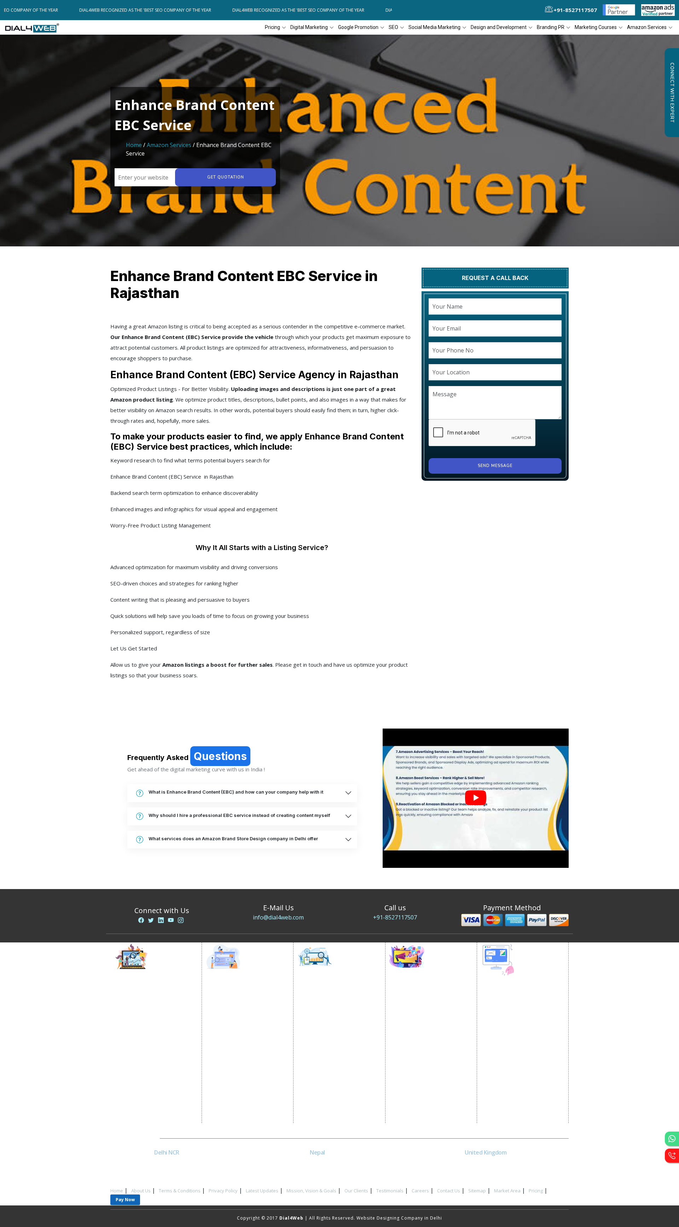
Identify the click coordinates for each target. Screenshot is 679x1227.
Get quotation (225, 177)
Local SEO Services (325, 1023)
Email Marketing (139, 1041)
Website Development (513, 1013)
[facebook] (141, 920)
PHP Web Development (514, 1101)
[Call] (672, 1156)
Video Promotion (141, 1006)
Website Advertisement (148, 1067)
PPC (125, 1059)
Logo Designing (506, 1083)
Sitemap (477, 1190)
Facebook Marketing (419, 1014)
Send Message (495, 465)
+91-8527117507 (395, 917)
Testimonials (390, 1190)
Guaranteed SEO (323, 1094)
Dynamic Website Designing (520, 1030)
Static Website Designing (516, 1021)
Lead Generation (140, 1050)
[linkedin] (161, 920)
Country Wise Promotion (241, 1032)
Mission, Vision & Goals (311, 1190)
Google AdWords (141, 1032)
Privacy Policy (223, 1190)
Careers (420, 1190)
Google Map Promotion (240, 1041)
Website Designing (509, 1004)
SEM (308, 1085)
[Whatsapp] (672, 1139)
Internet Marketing (142, 997)
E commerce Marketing (147, 1014)
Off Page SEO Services (329, 1041)
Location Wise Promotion (242, 1006)
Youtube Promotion (419, 1041)
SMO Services (411, 1006)
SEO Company (320, 1006)
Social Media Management (426, 1067)
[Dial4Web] (34, 28)
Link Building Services (329, 1050)
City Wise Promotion (236, 1014)
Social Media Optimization (426, 997)
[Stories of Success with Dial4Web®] (476, 798)
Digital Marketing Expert (149, 1076)
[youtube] (171, 920)
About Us (141, 1190)
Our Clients (356, 1190)
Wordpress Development (517, 1092)
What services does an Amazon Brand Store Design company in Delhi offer (233, 838)
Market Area (507, 1190)
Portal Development (511, 1048)
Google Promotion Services (244, 997)
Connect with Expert (672, 93)
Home (134, 145)
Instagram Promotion (421, 1059)
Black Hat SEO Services (330, 1067)
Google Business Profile (240, 1050)
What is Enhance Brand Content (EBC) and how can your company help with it (236, 792)
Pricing (272, 27)
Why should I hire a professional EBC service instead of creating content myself (239, 815)
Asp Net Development (513, 1110)
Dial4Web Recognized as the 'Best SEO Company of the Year (109, 10)
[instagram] (181, 920)
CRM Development (509, 1066)
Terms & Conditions (180, 1190)
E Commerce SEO (323, 1014)
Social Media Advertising (424, 1023)
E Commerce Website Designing (524, 1039)
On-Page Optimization (330, 1032)
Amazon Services (169, 145)
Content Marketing (325, 1059)
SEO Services (318, 997)
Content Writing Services (149, 1023)
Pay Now (125, 1200)
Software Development (514, 1119)
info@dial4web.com (278, 917)
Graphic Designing (509, 1074)
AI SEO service (320, 1076)
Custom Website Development (523, 1057)
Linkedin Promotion (419, 1032)
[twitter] (151, 920)
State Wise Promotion (238, 1023)
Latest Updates (262, 1190)
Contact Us (448, 1190)
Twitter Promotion (417, 1050)
